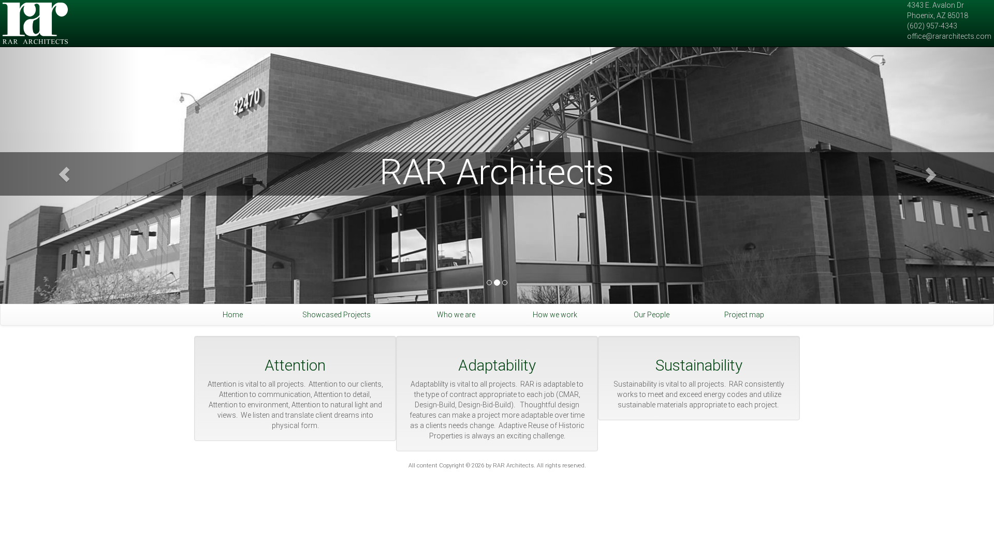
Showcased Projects (336, 315)
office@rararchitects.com (949, 36)
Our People (651, 315)
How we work (555, 315)
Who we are (456, 315)
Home (233, 315)
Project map (744, 315)
